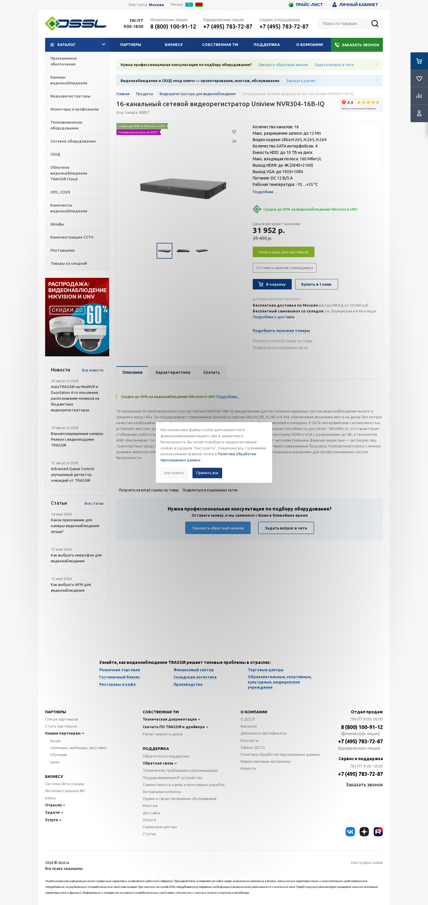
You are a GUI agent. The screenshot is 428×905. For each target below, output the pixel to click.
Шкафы (57, 224)
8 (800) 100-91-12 (173, 26)
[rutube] (378, 831)
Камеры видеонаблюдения (68, 80)
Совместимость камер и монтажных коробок (184, 785)
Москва (156, 5)
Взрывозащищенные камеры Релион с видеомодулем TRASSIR (77, 439)
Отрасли (53, 805)
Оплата (149, 820)
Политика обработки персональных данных (280, 754)
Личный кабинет (358, 4)
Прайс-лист (309, 4)
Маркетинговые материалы (265, 761)
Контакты (249, 740)
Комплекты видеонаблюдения (68, 208)
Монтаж (150, 805)
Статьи (149, 834)
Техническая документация (170, 719)
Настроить (174, 473)
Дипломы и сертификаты (263, 733)
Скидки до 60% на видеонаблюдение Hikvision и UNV (310, 209)
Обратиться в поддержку (166, 756)
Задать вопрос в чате (334, 65)
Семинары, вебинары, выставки (78, 748)
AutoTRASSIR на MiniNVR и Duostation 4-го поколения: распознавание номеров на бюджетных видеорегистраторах (75, 398)
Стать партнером (61, 726)
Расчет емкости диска (163, 734)
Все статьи (94, 503)
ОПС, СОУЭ (60, 192)
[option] (77, 317)
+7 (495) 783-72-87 (227, 26)
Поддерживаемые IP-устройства (172, 778)
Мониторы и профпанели (74, 109)
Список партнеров (61, 719)
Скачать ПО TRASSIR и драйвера (174, 727)
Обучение (58, 755)
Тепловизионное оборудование (66, 125)
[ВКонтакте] (350, 831)
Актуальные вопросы (162, 792)
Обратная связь (158, 763)
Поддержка (267, 44)
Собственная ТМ (220, 44)
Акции (55, 741)
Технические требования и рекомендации (180, 770)
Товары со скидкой (68, 263)
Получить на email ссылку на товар (282, 341)
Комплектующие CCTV (71, 237)
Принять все (207, 473)
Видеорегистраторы (70, 96)
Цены (55, 762)
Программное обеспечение (63, 61)
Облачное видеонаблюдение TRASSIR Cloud (68, 173)
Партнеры (130, 44)
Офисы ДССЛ (252, 747)
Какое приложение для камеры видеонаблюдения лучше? (75, 526)
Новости (248, 768)
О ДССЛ (247, 719)
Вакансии (248, 726)
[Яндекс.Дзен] (364, 831)
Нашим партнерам (63, 733)
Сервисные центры (160, 827)
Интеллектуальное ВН (65, 791)
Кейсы (50, 798)
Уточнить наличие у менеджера (284, 268)
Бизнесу (174, 44)
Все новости (92, 370)
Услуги (51, 820)
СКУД (55, 154)
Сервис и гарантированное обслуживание (180, 798)
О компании (309, 44)
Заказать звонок (360, 45)
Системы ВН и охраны (64, 784)
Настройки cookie (367, 862)
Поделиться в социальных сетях (280, 347)
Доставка (151, 813)
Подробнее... (227, 396)
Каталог (66, 44)
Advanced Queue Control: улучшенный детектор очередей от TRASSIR (73, 474)
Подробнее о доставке (274, 317)
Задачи (52, 812)
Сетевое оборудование (73, 141)
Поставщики (62, 250)
